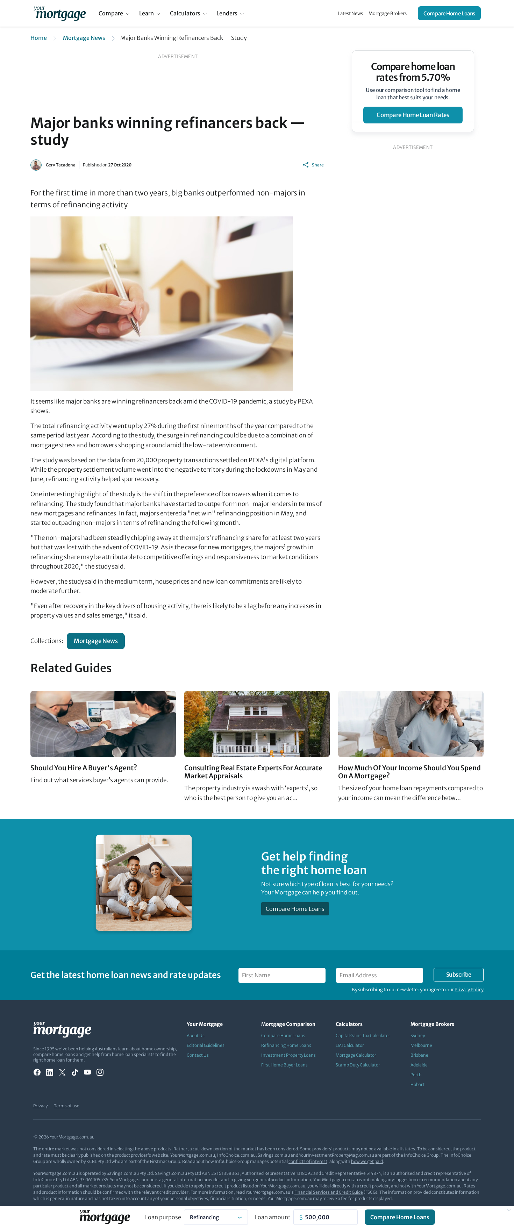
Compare (111, 13)
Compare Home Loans (449, 13)
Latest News (350, 13)
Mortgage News (84, 37)
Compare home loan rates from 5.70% (413, 72)
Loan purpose (163, 1217)
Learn (146, 13)
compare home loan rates (413, 115)
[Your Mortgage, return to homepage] (59, 13)
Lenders (226, 13)
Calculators (185, 13)
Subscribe (458, 974)
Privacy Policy (469, 990)
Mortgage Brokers (388, 13)
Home (38, 37)
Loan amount (273, 1217)
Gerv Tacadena (61, 164)
